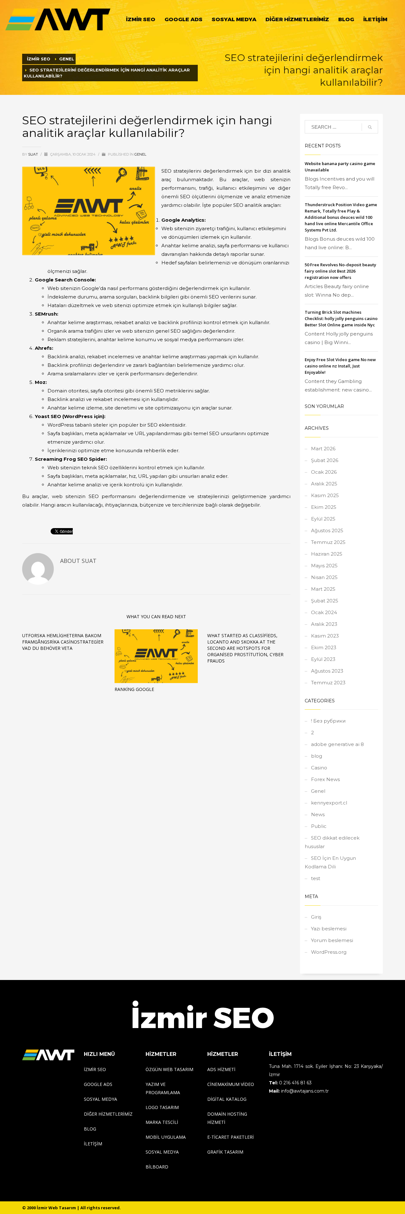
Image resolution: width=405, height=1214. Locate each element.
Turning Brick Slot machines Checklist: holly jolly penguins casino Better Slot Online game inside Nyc (341, 318)
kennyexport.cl (329, 803)
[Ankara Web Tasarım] (48, 1055)
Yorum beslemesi (332, 940)
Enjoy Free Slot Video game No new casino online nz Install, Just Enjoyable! (340, 366)
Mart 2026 (323, 449)
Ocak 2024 (324, 612)
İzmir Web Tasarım (56, 1208)
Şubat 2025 (324, 601)
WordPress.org (328, 952)
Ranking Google (134, 689)
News (318, 814)
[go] (370, 127)
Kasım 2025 (325, 495)
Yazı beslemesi (328, 929)
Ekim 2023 (323, 647)
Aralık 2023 (324, 624)
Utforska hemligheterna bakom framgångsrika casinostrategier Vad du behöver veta (62, 641)
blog (316, 756)
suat (33, 154)
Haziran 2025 (326, 554)
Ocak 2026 (324, 472)
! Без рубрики (328, 721)
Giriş (316, 917)
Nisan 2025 (324, 577)
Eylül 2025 (323, 519)
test (315, 878)
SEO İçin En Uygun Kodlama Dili (330, 862)
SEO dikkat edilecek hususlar (332, 842)
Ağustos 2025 (327, 530)
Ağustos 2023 (327, 671)
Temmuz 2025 (328, 542)
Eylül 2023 (323, 659)
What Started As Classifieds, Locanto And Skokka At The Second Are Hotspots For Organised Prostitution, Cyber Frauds (245, 648)
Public (319, 826)
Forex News (325, 779)
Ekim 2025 (323, 507)
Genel (140, 154)
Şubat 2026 (324, 460)
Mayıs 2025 (324, 566)
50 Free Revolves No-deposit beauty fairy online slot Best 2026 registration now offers (340, 271)
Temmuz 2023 (328, 683)
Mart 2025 (323, 589)
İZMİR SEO (38, 58)
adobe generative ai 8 (337, 744)
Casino (319, 768)
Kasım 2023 (325, 636)
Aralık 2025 (324, 484)
